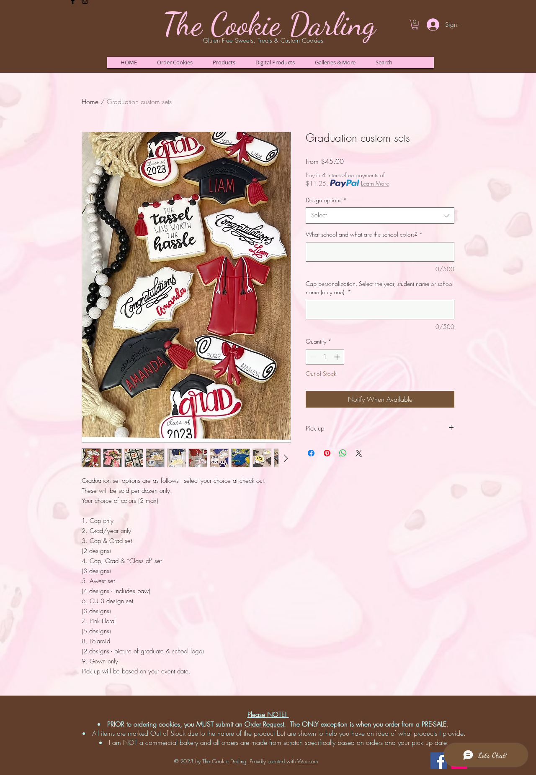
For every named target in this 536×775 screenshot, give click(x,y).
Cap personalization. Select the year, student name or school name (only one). (380, 288)
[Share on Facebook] (311, 453)
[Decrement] (312, 356)
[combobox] (380, 215)
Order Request (264, 724)
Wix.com (307, 761)
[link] (415, 25)
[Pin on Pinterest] (327, 453)
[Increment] (337, 356)
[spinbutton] (324, 356)
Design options (326, 200)
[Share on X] (359, 453)
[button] (174, 62)
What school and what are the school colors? (364, 234)
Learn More (375, 183)
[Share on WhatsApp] (343, 453)
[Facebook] (438, 760)
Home (90, 101)
